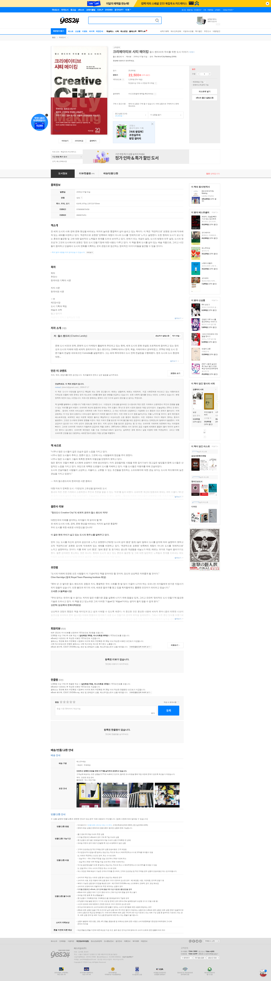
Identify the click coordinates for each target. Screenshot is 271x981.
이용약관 (71, 941)
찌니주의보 (206, 248)
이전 (205, 430)
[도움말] (123, 80)
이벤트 (84, 31)
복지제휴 (136, 941)
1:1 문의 (109, 825)
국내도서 (62, 37)
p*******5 (195, 502)
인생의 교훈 (206, 349)
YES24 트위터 (197, 941)
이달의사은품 (188, 31)
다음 (205, 437)
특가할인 (198, 31)
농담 (194, 412)
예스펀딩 (123, 31)
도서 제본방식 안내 (81, 198)
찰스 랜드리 (117, 57)
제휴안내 (127, 941)
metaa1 (58, 387)
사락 (117, 31)
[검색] (157, 20)
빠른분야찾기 (58, 31)
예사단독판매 (176, 31)
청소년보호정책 (96, 941)
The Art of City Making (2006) (165, 57)
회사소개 (54, 941)
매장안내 (99, 31)
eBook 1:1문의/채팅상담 (207, 954)
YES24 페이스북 (193, 941)
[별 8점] (70, 702)
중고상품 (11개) (120, 115)
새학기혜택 (164, 31)
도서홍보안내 (108, 941)
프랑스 (134, 132)
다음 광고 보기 (219, 24)
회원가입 (190, 10)
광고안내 (119, 941)
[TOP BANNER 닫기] (267, 3)
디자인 (194, 507)
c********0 (196, 477)
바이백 (91, 31)
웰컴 (53, 37)
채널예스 (109, 31)
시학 (217, 412)
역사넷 (128, 57)
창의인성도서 (196, 481)
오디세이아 (206, 233)
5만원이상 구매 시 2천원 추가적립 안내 (156, 83)
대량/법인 (216, 31)
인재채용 (62, 941)
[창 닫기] (151, 124)
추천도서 (207, 31)
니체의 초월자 (207, 263)
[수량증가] (209, 74)
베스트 (70, 31)
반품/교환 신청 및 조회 (96, 825)
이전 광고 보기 (217, 24)
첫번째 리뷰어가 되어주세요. (124, 61)
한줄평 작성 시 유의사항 (178, 702)
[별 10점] (74, 702)
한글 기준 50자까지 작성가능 (69, 709)
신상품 (77, 31)
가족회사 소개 (211, 941)
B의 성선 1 (206, 305)
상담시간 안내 (213, 958)
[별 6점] (67, 702)
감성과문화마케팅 (198, 456)
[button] (191, 401)
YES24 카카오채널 (190, 941)
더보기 (214, 212)
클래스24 (132, 31)
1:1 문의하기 (187, 958)
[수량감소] (198, 74)
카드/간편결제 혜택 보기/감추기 (155, 94)
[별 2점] (61, 702)
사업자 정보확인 (127, 957)
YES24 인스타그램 (200, 941)
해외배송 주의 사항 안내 (205, 82)
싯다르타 (205, 278)
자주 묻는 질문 (200, 958)
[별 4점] (64, 702)
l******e (195, 452)
